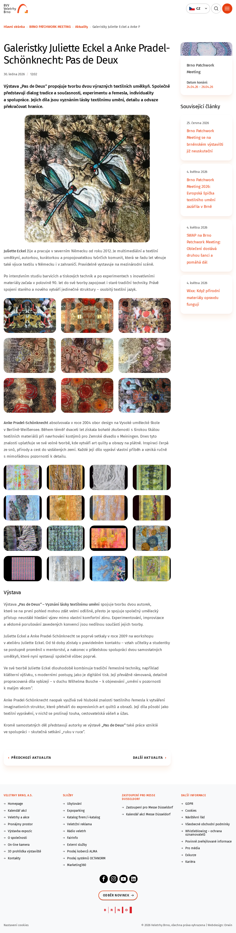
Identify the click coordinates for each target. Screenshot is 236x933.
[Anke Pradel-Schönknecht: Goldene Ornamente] (152, 477)
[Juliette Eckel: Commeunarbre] (87, 315)
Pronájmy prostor (20, 824)
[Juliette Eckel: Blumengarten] (30, 355)
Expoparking (76, 811)
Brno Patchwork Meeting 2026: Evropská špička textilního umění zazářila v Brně (201, 193)
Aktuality (81, 27)
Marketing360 (76, 865)
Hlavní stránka (14, 27)
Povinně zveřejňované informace (208, 841)
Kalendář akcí (17, 811)
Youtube (123, 879)
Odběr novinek (116, 895)
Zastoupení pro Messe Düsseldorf (149, 807)
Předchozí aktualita (31, 758)
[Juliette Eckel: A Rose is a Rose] (30, 395)
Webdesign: (216, 925)
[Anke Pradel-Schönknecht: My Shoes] (109, 568)
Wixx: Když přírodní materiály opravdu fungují (203, 297)
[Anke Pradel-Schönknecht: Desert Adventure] (66, 477)
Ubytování (74, 804)
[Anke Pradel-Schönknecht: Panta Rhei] (109, 477)
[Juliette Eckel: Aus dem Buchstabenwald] (30, 315)
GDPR (189, 804)
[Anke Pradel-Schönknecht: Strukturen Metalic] (109, 507)
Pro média (192, 848)
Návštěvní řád (195, 817)
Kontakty (14, 858)
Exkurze (190, 855)
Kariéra (190, 862)
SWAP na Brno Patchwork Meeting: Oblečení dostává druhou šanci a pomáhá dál (204, 249)
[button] (198, 8)
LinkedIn (133, 879)
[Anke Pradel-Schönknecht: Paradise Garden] (152, 568)
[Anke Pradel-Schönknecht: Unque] (152, 507)
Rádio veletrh (76, 831)
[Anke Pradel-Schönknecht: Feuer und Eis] (23, 477)
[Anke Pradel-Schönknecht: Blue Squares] (66, 538)
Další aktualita (148, 758)
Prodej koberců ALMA (82, 851)
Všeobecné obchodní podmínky (207, 824)
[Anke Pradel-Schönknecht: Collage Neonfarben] (109, 538)
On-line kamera (19, 845)
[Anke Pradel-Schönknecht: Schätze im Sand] (66, 507)
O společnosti (17, 838)
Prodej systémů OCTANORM (86, 858)
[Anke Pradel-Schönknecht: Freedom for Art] (152, 538)
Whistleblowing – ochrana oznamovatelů (203, 833)
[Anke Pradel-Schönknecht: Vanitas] (23, 538)
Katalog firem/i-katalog (83, 817)
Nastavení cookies (16, 925)
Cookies (190, 811)
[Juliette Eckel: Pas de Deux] (87, 178)
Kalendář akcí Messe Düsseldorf (148, 814)
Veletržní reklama (79, 824)
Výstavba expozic (20, 831)
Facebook (104, 879)
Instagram (113, 879)
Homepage (15, 804)
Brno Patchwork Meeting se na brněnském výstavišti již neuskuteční (205, 140)
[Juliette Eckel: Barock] (144, 315)
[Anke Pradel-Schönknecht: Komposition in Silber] (66, 568)
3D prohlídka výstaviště (24, 851)
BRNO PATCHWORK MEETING (50, 27)
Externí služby (77, 845)
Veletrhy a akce (18, 817)
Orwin (228, 925)
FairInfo (72, 838)
